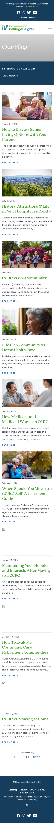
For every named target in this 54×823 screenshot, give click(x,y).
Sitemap (13, 790)
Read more (8, 162)
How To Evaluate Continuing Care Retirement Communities (25, 647)
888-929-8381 (28, 17)
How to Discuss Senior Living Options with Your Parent (24, 135)
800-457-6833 (37, 790)
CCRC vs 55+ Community (24, 278)
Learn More (32, 7)
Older (36, 757)
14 (27, 757)
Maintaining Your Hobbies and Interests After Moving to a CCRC (26, 571)
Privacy (23, 790)
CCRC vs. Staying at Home (25, 719)
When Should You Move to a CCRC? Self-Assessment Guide (27, 494)
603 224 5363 (27, 793)
